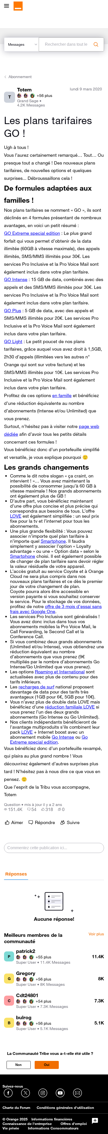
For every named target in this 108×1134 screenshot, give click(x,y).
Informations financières (51, 1119)
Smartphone (53, 541)
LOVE (15, 516)
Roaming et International (60, 671)
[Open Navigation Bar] (8, 6)
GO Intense (15, 279)
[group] (13, 809)
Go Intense (63, 737)
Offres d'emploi (74, 1123)
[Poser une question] (95, 1121)
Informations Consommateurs (53, 1128)
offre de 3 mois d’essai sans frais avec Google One (56, 609)
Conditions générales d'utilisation (65, 1107)
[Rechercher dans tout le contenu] (96, 44)
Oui (46, 1065)
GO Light (13, 341)
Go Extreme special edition (49, 739)
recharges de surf (36, 686)
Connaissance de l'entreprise (27, 1123)
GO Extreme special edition (32, 233)
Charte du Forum (16, 1107)
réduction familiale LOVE (70, 707)
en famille (62, 395)
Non (18, 1065)
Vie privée (11, 1128)
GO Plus (12, 310)
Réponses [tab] (16, 874)
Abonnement (20, 76)
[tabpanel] (54, 901)
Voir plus (96, 934)
